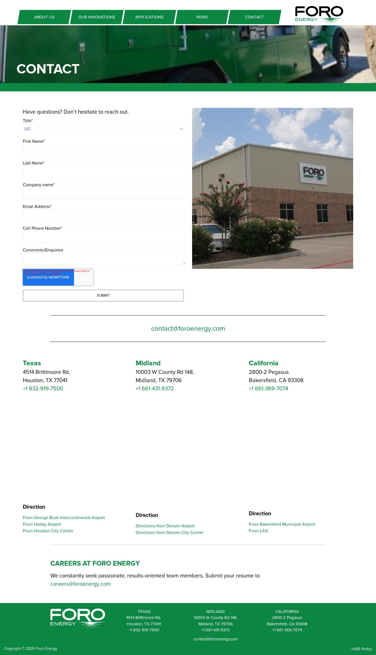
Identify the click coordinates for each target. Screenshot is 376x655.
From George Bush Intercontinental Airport (64, 517)
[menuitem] (44, 17)
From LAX (258, 531)
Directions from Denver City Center (169, 532)
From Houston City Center (48, 531)
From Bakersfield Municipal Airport (282, 524)
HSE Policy (362, 648)
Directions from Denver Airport (165, 526)
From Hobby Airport (42, 524)
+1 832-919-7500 (43, 388)
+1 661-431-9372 (155, 388)
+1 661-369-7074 (268, 388)
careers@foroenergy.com (80, 584)
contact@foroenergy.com (188, 328)
